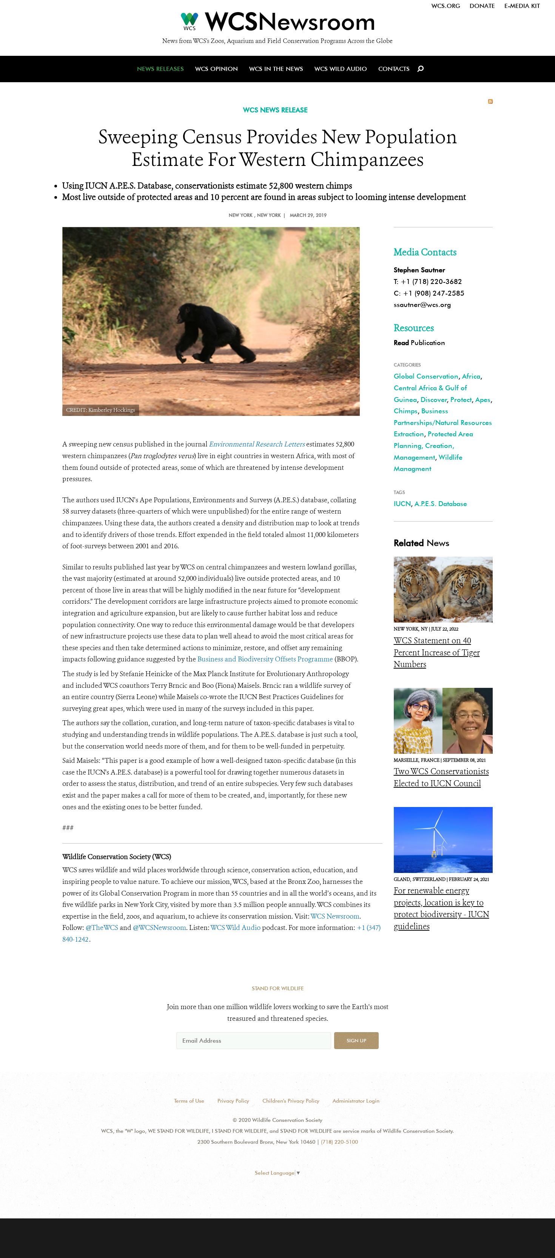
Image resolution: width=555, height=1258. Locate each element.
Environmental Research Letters (257, 444)
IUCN (402, 504)
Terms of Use (189, 1101)
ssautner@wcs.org (422, 304)
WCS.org (446, 5)
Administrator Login (356, 1101)
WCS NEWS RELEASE (275, 110)
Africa (471, 376)
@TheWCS (102, 927)
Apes (482, 399)
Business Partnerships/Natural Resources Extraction (443, 422)
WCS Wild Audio (340, 68)
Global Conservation (426, 376)
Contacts (394, 68)
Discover (434, 399)
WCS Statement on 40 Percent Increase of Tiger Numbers (437, 652)
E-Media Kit (522, 5)
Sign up (356, 1040)
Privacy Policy (233, 1101)
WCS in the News (276, 68)
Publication (419, 343)
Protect (461, 399)
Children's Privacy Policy (290, 1101)
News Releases (160, 68)
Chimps (406, 411)
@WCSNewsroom (159, 927)
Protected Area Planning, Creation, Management (433, 445)
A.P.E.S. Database (441, 504)
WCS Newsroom (334, 916)
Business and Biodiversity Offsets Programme (264, 659)
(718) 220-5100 (339, 1142)
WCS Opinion (216, 68)
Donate (482, 5)
